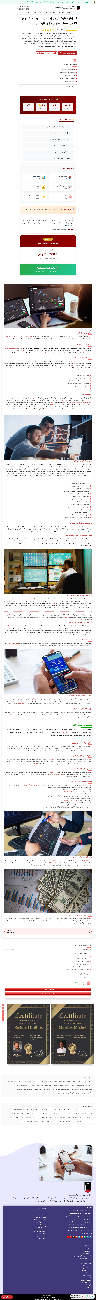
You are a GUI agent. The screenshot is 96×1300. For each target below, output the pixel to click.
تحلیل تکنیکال (61, 404)
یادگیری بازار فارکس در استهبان (84, 1093)
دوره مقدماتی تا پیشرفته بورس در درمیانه (82, 1085)
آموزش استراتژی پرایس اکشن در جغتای (41, 1085)
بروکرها (72, 365)
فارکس (52, 402)
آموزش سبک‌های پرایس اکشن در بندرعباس (19, 1081)
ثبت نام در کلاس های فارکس (14, 626)
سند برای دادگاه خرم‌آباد (70, 1110)
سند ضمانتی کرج (88, 1117)
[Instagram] (73, 1237)
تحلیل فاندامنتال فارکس (69, 792)
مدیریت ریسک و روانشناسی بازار (69, 800)
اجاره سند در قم (73, 1113)
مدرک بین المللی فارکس (63, 539)
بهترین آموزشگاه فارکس (85, 860)
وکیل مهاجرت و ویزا (26, 1117)
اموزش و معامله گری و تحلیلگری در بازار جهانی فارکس (19, 336)
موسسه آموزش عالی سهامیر (12, 348)
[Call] (83, 1296)
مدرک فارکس (52, 541)
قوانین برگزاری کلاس (39, 1234)
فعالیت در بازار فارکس (63, 400)
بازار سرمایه (80, 863)
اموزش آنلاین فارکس (33, 699)
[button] (90, 330)
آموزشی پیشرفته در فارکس (56, 774)
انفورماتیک (67, 617)
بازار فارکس (53, 772)
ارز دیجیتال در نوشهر (37, 1081)
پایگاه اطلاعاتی (87, 1268)
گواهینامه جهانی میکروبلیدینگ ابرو (64, 1121)
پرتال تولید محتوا (86, 1270)
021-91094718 (75, 1295)
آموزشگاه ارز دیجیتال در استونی (66, 1093)
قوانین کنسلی (41, 1238)
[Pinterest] (70, 1237)
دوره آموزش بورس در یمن (22, 1085)
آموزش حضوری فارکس (85, 402)
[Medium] (85, 1237)
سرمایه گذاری (10, 615)
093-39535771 (75, 1297)
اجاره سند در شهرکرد (14, 1117)
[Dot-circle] (68, 1237)
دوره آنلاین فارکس (21, 703)
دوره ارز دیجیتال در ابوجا (69, 1081)
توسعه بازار (88, 1273)
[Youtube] (76, 1237)
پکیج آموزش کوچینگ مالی (46, 1121)
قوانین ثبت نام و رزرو (39, 1231)
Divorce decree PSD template (21, 1113)
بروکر (27, 12)
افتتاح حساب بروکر (86, 1263)
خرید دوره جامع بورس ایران (85, 1110)
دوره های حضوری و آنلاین (39, 1215)
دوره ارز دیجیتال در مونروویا (85, 1081)
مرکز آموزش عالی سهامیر (58, 860)
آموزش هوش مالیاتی (56, 1110)
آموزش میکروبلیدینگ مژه (86, 1113)
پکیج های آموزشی (41, 1217)
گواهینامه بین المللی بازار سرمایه (82, 1256)
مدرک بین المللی (8, 543)
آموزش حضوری (87, 1249)
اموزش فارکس (37, 785)
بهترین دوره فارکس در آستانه (61, 1085)
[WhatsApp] (87, 1296)
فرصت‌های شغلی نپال (59, 1117)
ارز (75, 921)
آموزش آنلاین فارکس (74, 402)
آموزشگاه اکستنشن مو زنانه (41, 1110)
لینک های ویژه (87, 1275)
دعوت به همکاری (86, 1283)
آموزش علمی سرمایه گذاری (34, 361)
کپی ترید (52, 603)
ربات (39, 12)
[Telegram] (92, 1296)
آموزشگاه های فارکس (17, 398)
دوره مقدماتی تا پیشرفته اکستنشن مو (41, 1113)
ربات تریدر (43, 1224)
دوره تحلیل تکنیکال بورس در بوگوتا (23, 1089)
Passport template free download (23, 1110)
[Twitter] (79, 1237)
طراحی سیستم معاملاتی (49, 12)
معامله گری (53, 469)
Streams (88, 1287)
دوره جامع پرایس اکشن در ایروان (61, 1089)
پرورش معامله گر (79, 469)
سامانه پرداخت (87, 1266)
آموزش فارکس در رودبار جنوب (42, 1089)
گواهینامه (33, 12)
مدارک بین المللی (77, 715)
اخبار (72, 805)
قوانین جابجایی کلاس (39, 1236)
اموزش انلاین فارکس (29, 599)
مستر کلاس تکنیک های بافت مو (84, 1121)
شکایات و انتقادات (86, 1280)
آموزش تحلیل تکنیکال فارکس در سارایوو (82, 1089)
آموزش (68, 12)
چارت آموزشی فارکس (47, 352)
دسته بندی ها (87, 1291)
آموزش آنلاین (87, 1251)
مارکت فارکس (34, 764)
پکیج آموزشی (61, 12)
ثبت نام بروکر (42, 1227)
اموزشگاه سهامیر (28, 785)
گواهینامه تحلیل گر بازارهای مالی (80, 541)
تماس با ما (88, 1278)
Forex (23, 350)
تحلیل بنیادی (53, 404)
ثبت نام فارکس (9, 715)
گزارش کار (88, 1285)
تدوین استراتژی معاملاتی (76, 794)
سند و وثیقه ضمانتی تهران (74, 1117)
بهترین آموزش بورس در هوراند (53, 1081)
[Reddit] (82, 1237)
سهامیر (35, 398)
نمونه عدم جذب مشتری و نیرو (29, 1121)
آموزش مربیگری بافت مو (60, 1113)
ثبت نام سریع (7, 1297)
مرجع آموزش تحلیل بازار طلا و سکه (42, 1117)
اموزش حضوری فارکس (41, 599)
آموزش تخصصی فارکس (53, 863)
